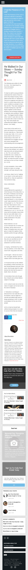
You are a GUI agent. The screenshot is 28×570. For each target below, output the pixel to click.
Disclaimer (6, 559)
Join (14, 485)
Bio (16, 560)
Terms (13, 560)
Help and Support (14, 559)
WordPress (16, 565)
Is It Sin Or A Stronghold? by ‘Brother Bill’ (15, 526)
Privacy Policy (7, 560)
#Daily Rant (21, 320)
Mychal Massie (7, 340)
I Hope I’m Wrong (12, 510)
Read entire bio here (13, 360)
